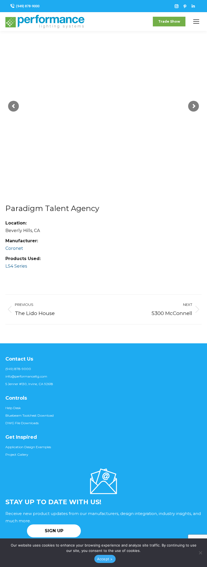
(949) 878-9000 (27, 6)
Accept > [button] (105, 559)
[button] (200, 552)
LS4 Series (16, 266)
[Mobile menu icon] (196, 21)
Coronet (14, 248)
